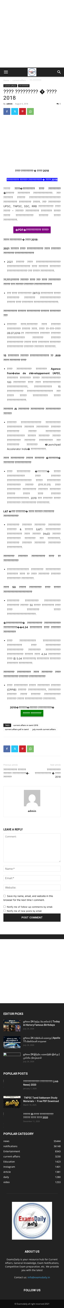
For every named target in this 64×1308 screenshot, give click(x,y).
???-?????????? (35, 80)
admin (9, 103)
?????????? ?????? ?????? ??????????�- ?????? (16, 773)
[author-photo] (32, 806)
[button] (5, 72)
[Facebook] (6, 111)
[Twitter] (14, 111)
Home (6, 80)
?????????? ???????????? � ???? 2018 (48, 773)
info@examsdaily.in (39, 1277)
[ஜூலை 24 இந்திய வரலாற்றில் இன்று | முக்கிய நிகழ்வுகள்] (11, 1059)
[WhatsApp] (30, 111)
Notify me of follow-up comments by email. (30, 906)
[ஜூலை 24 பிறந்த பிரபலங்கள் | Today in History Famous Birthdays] (11, 1026)
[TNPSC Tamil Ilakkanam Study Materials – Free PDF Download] (11, 1102)
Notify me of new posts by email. (24, 911)
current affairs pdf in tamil (17, 729)
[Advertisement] (32, 34)
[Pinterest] (22, 111)
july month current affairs (44, 729)
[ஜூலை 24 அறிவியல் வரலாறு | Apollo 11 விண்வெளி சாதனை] (11, 1042)
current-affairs (19, 80)
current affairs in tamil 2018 (25, 725)
